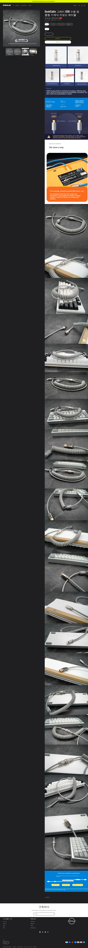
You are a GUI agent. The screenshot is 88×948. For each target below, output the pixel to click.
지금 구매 (58, 42)
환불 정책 (14, 946)
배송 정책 (32, 921)
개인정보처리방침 (20, 946)
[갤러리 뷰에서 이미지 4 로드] (33, 51)
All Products (33, 927)
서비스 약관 (25, 946)
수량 (45, 31)
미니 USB (53, 24)
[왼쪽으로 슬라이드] (4, 51)
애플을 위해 (69, 24)
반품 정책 (32, 923)
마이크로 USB (61, 24)
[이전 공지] (19, 1)
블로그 (4, 925)
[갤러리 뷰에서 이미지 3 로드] (25, 51)
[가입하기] (53, 913)
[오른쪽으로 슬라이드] (38, 51)
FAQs (32, 925)
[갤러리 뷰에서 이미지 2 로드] (17, 51)
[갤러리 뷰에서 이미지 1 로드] (9, 51)
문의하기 (4, 923)
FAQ (4, 927)
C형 (47, 24)
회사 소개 (5, 921)
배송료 (52, 19)
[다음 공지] (68, 1)
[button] (18, 5)
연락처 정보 (35, 946)
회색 (47, 28)
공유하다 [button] (48, 897)
